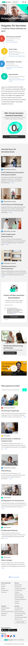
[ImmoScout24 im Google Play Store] (13, 631)
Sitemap (3, 588)
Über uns (3, 585)
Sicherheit (3, 615)
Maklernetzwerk (18, 610)
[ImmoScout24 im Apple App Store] (5, 631)
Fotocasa (17, 601)
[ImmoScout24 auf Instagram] (5, 637)
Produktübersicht (19, 608)
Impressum (4, 592)
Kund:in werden (20, 622)
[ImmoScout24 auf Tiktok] (11, 637)
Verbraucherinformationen (7, 611)
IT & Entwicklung (18, 590)
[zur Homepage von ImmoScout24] (6, 2)
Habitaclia (17, 603)
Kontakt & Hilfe (18, 585)
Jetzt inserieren (14, 136)
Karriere (3, 586)
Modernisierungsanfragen (21, 617)
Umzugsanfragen (19, 615)
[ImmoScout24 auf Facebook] (2, 637)
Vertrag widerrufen (19, 596)
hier (15, 313)
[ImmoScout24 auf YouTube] (8, 637)
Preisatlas (17, 592)
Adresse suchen (18, 594)
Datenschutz (4, 613)
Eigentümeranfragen (20, 611)
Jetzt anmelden (14, 316)
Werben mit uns (18, 619)
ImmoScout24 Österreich (20, 599)
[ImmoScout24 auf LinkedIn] (14, 637)
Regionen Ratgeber (19, 597)
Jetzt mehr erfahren (10, 353)
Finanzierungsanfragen (20, 613)
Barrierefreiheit (4, 590)
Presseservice (18, 586)
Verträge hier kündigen (20, 588)
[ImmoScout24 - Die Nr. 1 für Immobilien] (8, 640)
